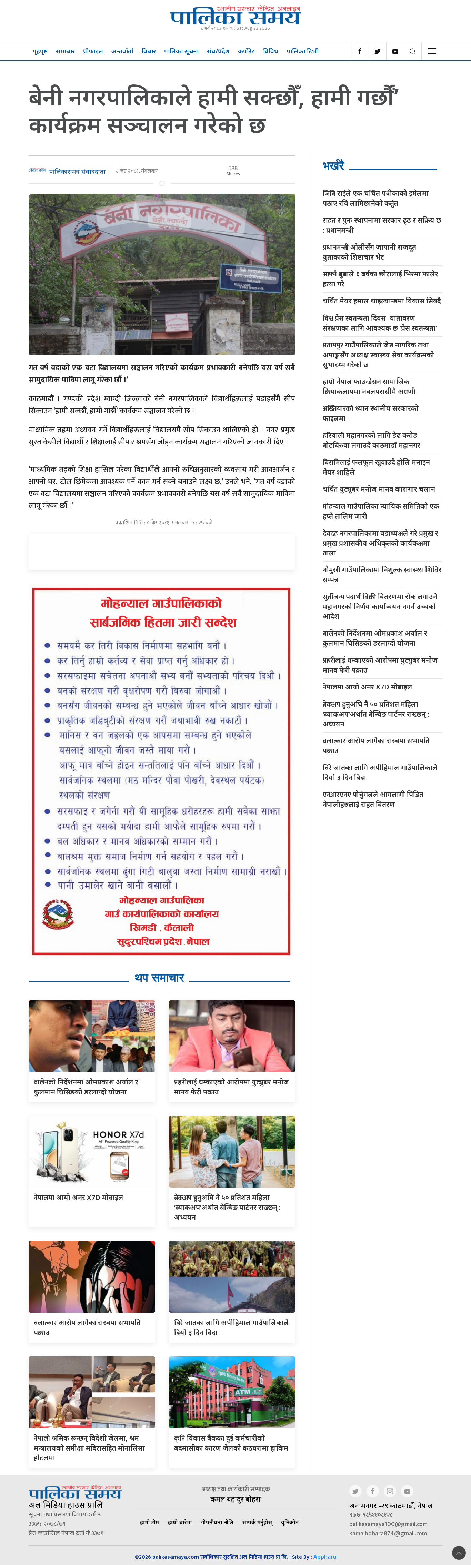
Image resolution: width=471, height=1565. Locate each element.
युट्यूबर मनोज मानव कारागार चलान (379, 489)
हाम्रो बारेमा (180, 1522)
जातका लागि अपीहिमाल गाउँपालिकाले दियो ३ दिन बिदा (380, 772)
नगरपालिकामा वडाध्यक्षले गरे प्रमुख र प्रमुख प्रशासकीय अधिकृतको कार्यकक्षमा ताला (380, 542)
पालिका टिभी (303, 51)
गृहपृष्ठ (40, 51)
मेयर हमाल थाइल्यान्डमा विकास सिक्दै (382, 301)
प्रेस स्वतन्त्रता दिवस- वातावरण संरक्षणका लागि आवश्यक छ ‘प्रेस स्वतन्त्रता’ (380, 323)
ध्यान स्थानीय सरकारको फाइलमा (371, 413)
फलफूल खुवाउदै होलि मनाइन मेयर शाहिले (376, 467)
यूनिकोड (290, 1522)
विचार (149, 51)
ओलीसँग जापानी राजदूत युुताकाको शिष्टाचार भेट (369, 252)
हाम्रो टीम (149, 1522)
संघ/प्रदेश (218, 51)
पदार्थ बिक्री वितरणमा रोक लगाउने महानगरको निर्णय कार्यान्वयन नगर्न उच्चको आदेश (380, 606)
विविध (270, 51)
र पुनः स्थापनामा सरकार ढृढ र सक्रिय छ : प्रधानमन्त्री (382, 225)
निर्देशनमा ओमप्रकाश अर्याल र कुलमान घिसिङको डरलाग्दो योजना (375, 638)
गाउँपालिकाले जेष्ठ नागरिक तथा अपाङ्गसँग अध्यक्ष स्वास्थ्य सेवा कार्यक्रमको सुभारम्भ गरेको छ (378, 354)
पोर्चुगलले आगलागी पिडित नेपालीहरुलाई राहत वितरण (373, 799)
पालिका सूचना (181, 51)
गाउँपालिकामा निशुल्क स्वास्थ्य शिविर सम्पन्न (382, 574)
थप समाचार (159, 977)
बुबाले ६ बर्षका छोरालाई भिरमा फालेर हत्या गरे (380, 279)
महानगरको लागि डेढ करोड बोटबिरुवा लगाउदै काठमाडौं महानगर (371, 440)
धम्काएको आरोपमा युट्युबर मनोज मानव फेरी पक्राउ (380, 665)
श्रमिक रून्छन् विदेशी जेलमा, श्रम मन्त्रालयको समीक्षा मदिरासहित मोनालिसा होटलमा (89, 1447)
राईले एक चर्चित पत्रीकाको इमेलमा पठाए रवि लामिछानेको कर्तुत (376, 198)
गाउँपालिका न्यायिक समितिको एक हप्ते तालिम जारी (381, 511)
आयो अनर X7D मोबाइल (78, 1197)
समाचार (65, 51)
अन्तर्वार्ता (122, 51)
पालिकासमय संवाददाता (77, 171)
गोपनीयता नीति (217, 1522)
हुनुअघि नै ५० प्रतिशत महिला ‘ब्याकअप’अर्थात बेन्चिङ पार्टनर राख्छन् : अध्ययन (227, 1207)
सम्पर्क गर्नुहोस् (257, 1522)
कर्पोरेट (246, 51)
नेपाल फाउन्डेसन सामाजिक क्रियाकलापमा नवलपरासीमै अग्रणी (369, 386)
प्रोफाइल (93, 51)
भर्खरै (333, 165)
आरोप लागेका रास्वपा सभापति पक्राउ (376, 745)
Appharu (325, 1557)
